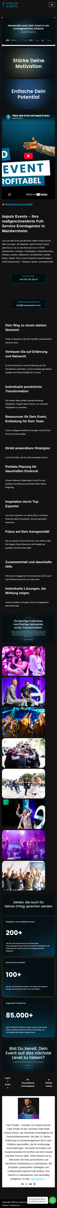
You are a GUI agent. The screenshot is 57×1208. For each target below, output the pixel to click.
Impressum (15, 1205)
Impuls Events (7, 1083)
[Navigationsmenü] (52, 4)
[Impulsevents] (10, 4)
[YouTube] (30, 1184)
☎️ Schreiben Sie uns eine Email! (17, 204)
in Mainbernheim (48, 1082)
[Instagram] (26, 1184)
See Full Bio (37, 1179)
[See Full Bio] (45, 1179)
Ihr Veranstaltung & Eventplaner (27, 1082)
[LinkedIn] (34, 1184)
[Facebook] (22, 1184)
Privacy (5, 1205)
